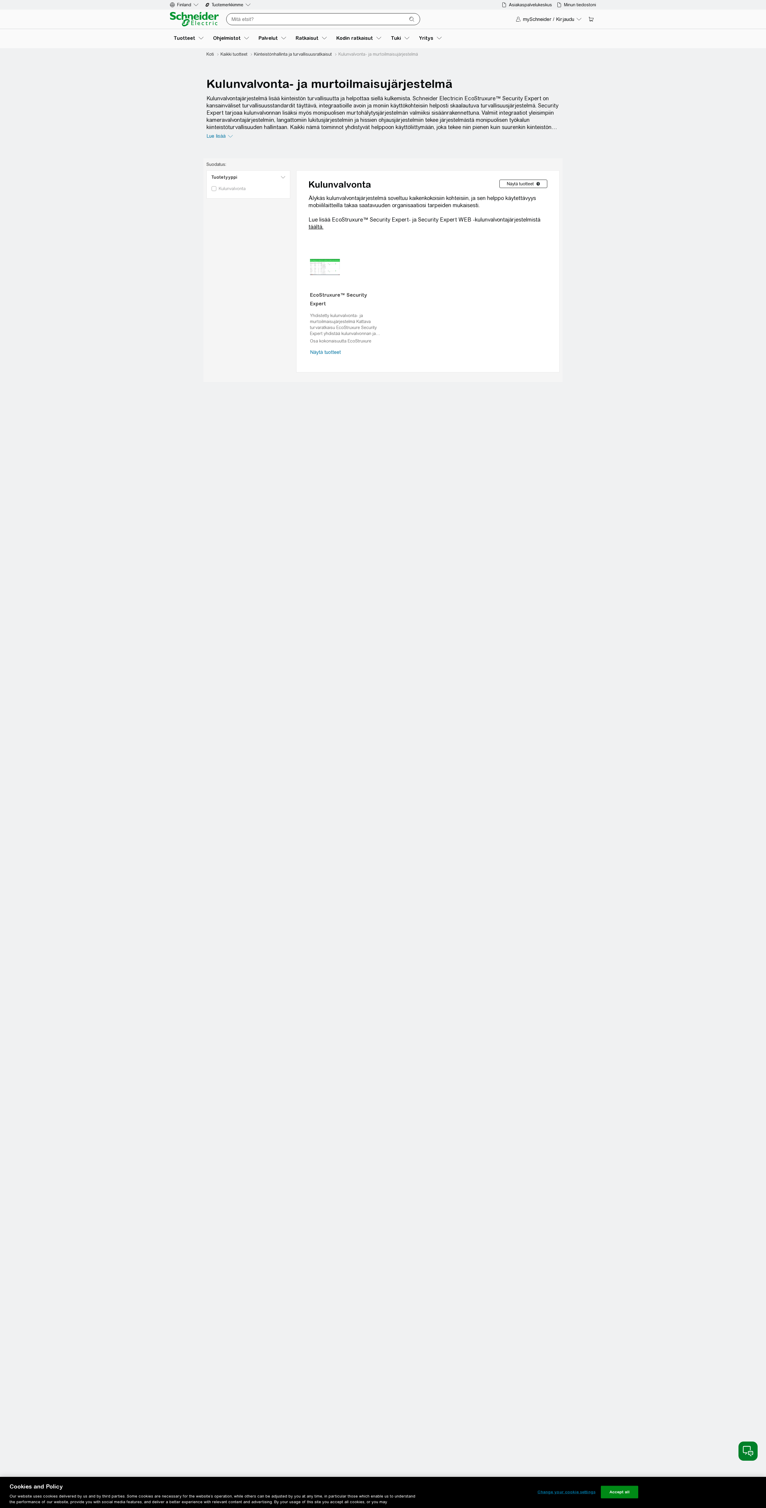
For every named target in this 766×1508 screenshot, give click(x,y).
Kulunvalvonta (339, 184)
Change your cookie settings (566, 1492)
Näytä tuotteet (325, 352)
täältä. (315, 227)
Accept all (620, 1492)
